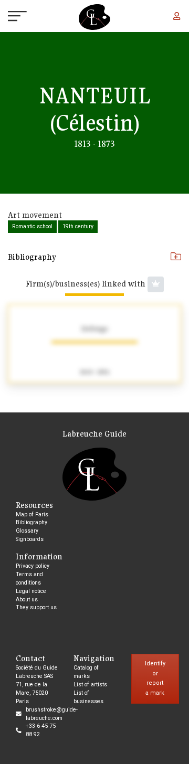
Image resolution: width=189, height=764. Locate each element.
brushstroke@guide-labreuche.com (52, 713)
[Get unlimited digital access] (156, 284)
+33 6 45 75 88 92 (41, 730)
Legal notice (31, 591)
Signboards (30, 539)
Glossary (27, 530)
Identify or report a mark (155, 678)
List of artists (90, 684)
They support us (36, 607)
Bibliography (32, 257)
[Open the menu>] (8, 17)
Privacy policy (32, 566)
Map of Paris (32, 514)
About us (27, 599)
